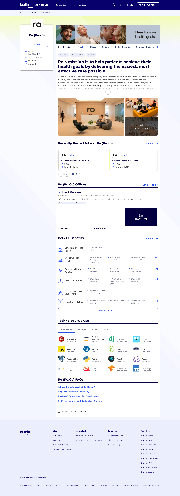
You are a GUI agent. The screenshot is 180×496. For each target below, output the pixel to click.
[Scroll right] (157, 47)
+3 (156, 269)
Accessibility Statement (55, 485)
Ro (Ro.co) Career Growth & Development (79, 396)
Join (122, 5)
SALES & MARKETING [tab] (100, 330)
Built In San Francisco (150, 467)
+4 (156, 257)
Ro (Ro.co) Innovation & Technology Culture (80, 401)
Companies (60, 5)
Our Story (57, 436)
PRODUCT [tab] (82, 330)
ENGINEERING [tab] (66, 330)
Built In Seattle (147, 472)
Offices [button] (93, 47)
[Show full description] (108, 91)
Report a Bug (114, 445)
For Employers (147, 5)
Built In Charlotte (148, 445)
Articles (82, 5)
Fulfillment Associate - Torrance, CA (75, 160)
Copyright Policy (73, 485)
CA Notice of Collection (151, 485)
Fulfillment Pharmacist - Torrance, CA (126, 160)
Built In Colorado (148, 454)
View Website (32, 64)
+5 (156, 279)
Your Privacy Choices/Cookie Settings (125, 485)
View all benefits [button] (108, 311)
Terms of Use (102, 485)
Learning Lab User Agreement (31, 485)
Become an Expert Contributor (88, 440)
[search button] (114, 5)
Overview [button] (67, 47)
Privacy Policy (89, 485)
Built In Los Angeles (149, 458)
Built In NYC (146, 463)
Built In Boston (147, 440)
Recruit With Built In (84, 436)
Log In (130, 5)
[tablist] (108, 330)
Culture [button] (105, 47)
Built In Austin (147, 436)
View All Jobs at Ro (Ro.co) (73, 411)
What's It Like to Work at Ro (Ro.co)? (76, 387)
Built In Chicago (148, 449)
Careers (56, 440)
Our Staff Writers (60, 445)
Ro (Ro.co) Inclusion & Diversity (73, 391)
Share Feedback (115, 440)
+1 (156, 300)
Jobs (73, 5)
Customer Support (116, 436)
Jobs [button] (80, 47)
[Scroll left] (58, 47)
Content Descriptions (62, 449)
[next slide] (66, 174)
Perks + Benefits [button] (122, 47)
